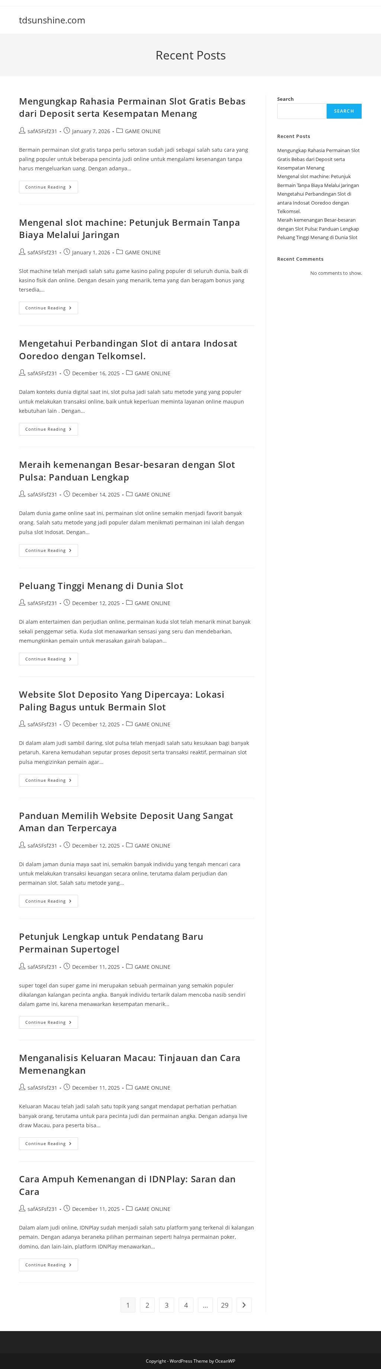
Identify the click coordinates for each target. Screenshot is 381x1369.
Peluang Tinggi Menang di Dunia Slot (101, 585)
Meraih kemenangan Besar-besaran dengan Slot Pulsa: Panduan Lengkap (127, 470)
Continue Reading (51, 188)
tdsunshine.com (52, 20)
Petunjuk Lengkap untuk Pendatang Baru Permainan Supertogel (111, 942)
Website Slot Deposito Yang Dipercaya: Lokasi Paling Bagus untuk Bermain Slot (121, 700)
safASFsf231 (42, 131)
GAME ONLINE (143, 131)
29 (224, 1305)
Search (285, 99)
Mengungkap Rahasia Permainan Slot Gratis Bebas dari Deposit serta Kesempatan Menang (132, 107)
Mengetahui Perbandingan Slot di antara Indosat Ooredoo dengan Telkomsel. (128, 349)
